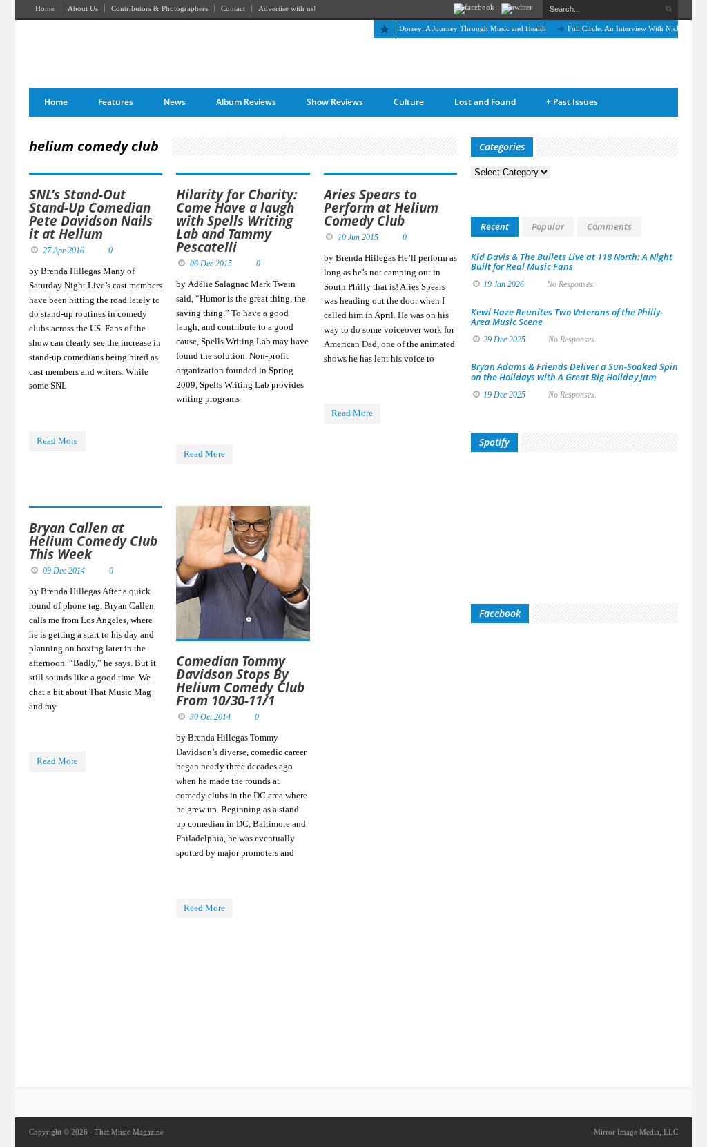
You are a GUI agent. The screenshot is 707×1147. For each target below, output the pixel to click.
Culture (409, 102)
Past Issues (572, 102)
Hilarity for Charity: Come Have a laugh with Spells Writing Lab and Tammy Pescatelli (236, 221)
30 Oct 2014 (210, 717)
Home (45, 8)
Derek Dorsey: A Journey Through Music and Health (450, 28)
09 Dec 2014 (64, 571)
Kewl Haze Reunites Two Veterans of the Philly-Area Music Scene (567, 317)
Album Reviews (246, 102)
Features (115, 102)
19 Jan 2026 (503, 284)
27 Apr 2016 (63, 250)
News (175, 102)
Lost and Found (485, 102)
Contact (233, 8)
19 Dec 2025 (504, 395)
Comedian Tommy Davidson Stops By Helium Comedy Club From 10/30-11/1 (240, 680)
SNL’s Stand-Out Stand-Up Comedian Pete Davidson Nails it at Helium (91, 214)
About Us (83, 8)
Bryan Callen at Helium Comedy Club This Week (93, 541)
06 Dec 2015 (211, 263)
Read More (57, 440)
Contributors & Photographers (159, 8)
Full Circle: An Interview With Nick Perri (621, 28)
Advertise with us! (287, 8)
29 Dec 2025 (504, 339)
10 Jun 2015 (358, 237)
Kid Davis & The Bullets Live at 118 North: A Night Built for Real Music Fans (571, 262)
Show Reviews (335, 102)
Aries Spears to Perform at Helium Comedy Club (381, 208)
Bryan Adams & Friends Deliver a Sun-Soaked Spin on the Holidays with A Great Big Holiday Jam (574, 371)
